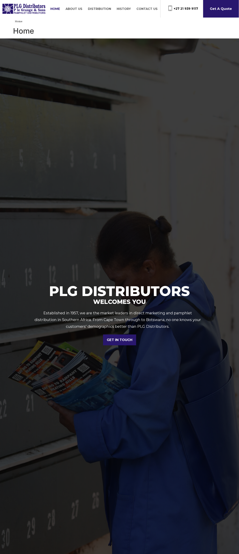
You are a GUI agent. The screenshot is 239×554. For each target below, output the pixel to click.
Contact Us (147, 8)
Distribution (99, 8)
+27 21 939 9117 (186, 8)
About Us (74, 8)
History (124, 8)
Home (55, 8)
